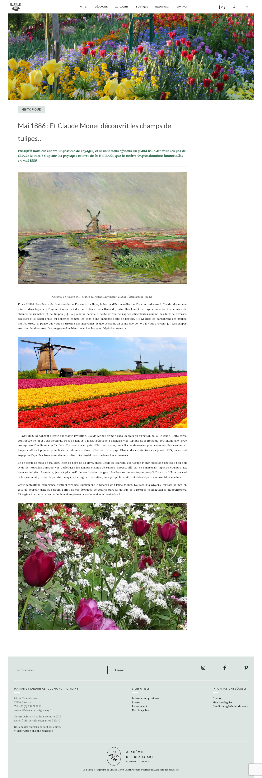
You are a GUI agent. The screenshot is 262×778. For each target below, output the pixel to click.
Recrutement (139, 706)
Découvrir (101, 6)
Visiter (83, 6)
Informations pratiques (145, 698)
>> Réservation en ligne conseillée (33, 730)
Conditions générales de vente (230, 706)
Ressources (162, 6)
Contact (181, 6)
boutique (142, 6)
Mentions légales (222, 702)
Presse (136, 702)
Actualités (122, 6)
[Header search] (234, 7)
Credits (217, 698)
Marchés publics (141, 710)
